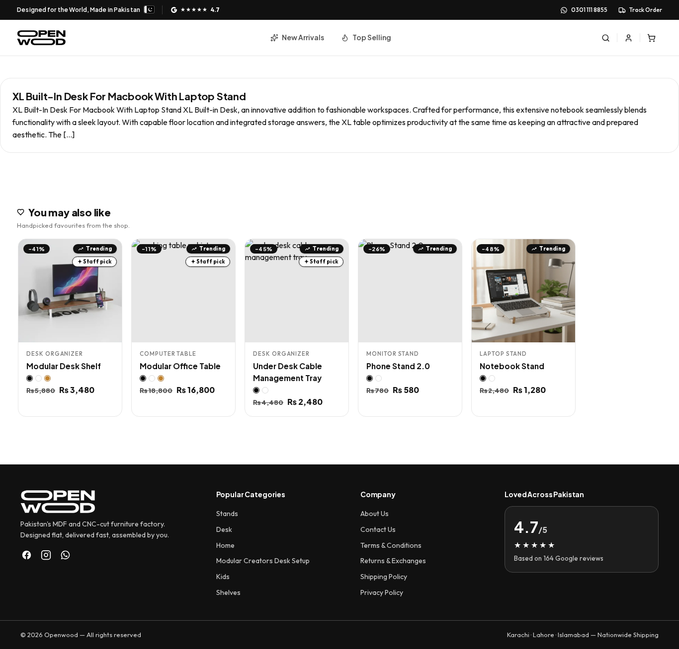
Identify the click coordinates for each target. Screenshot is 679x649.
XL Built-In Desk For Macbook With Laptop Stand (129, 96)
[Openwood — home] (41, 37)
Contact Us (378, 529)
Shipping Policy (383, 576)
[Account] (628, 37)
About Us (374, 513)
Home (225, 545)
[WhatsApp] (65, 555)
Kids (223, 576)
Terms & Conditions (391, 545)
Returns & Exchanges (393, 560)
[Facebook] (26, 555)
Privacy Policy (381, 592)
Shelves (228, 592)
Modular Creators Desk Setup (263, 560)
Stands (227, 513)
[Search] (605, 37)
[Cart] (651, 37)
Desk (224, 529)
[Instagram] (46, 555)
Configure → (90, 331)
